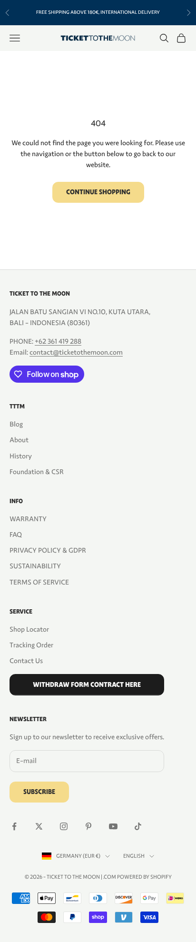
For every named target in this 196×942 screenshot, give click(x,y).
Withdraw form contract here (87, 685)
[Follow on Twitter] (39, 826)
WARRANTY (28, 519)
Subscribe (39, 792)
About (19, 440)
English (134, 856)
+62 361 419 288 (58, 341)
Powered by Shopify (144, 876)
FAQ (16, 534)
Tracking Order (31, 645)
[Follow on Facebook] (14, 826)
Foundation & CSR (37, 471)
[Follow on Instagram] (64, 826)
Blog (16, 424)
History (21, 456)
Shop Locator (29, 629)
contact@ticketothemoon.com (76, 352)
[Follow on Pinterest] (88, 826)
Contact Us (26, 660)
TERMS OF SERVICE (39, 582)
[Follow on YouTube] (113, 826)
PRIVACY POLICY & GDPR (48, 550)
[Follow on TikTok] (138, 826)
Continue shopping (98, 192)
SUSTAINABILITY (35, 566)
